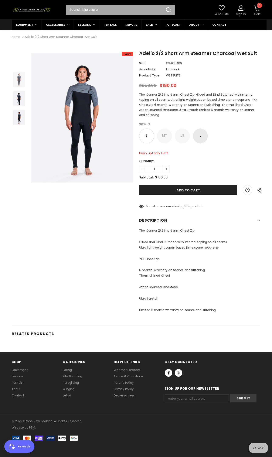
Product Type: (149, 75)
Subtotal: (146, 177)
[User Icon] (241, 8)
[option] (82, 118)
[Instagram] (178, 373)
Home (16, 37)
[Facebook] (168, 373)
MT (164, 135)
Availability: (147, 69)
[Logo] (31, 9)
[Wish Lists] (247, 190)
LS (182, 135)
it (21, 427)
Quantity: (146, 161)
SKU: (142, 63)
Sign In (241, 14)
